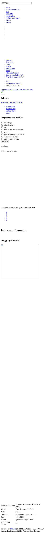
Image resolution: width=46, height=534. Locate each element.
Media (8, 113)
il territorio (9, 62)
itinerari (8, 66)
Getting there (10, 111)
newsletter (9, 14)
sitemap (8, 20)
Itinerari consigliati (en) (14, 75)
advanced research (12, 9)
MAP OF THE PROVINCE (11, 102)
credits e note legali (13, 18)
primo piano (10, 69)
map (7, 12)
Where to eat (10, 107)
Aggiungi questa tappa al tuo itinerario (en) (17, 90)
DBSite (13, 529)
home (8, 7)
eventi (8, 64)
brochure (9, 60)
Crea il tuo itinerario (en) (15, 77)
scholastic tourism (12, 73)
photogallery (10, 16)
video (8, 71)
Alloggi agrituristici (14, 83)
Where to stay (11, 109)
